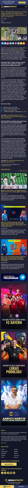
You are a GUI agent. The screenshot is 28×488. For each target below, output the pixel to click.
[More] (23, 43)
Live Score (16, 455)
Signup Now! (22, 2)
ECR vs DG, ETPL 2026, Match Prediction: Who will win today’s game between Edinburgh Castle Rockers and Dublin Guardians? (13, 258)
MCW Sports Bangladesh (14, 483)
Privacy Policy (4, 451)
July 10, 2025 (23, 111)
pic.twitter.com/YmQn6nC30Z (10, 110)
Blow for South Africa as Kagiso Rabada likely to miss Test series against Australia (14, 191)
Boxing (15, 449)
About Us (16, 457)
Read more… (4, 443)
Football (3, 455)
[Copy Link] (21, 43)
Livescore (21, 486)
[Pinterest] (15, 43)
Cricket (2, 449)
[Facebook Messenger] (13, 43)
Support (16, 453)
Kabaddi (16, 451)
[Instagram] (7, 43)
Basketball (3, 453)
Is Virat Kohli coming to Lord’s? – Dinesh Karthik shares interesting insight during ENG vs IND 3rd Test (13, 116)
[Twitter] (5, 43)
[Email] (10, 43)
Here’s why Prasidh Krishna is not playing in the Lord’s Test (12, 161)
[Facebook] (2, 43)
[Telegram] (18, 43)
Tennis (2, 457)
